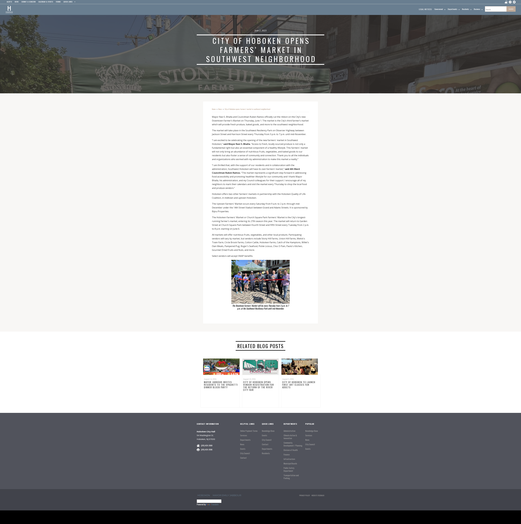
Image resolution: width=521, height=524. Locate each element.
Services (243, 435)
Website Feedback (318, 495)
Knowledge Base (268, 430)
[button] (69, 2)
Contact (243, 457)
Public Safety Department (289, 469)
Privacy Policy (304, 495)
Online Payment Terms (249, 430)
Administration (289, 430)
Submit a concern (28, 2)
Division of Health (291, 450)
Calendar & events (45, 2)
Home (214, 109)
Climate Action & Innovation (290, 437)
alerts (9, 2)
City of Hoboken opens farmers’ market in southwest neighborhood (247, 109)
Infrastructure (289, 459)
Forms (58, 2)
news (17, 2)
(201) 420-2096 (206, 449)
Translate (215, 504)
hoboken (203, 495)
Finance (287, 454)
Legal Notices (425, 9)
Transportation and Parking (291, 477)
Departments (245, 439)
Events (242, 448)
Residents (266, 453)
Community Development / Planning (293, 444)
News (220, 109)
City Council (245, 453)
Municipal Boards (290, 463)
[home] (9, 9)
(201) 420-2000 (206, 445)
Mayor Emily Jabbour (227, 495)
